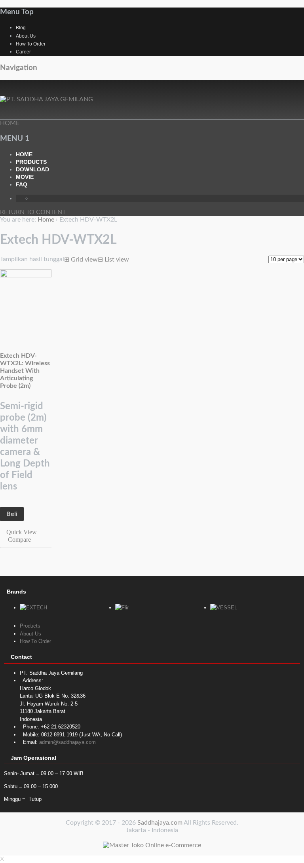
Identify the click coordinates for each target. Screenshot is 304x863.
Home (24, 154)
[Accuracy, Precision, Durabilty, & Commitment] (46, 99)
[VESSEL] (223, 608)
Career (23, 52)
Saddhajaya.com (159, 822)
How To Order (31, 44)
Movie (25, 177)
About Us (26, 36)
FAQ (21, 184)
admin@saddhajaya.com (67, 742)
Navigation (18, 68)
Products (31, 162)
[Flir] (122, 608)
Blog (21, 27)
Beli (11, 514)
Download (32, 169)
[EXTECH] (33, 608)
